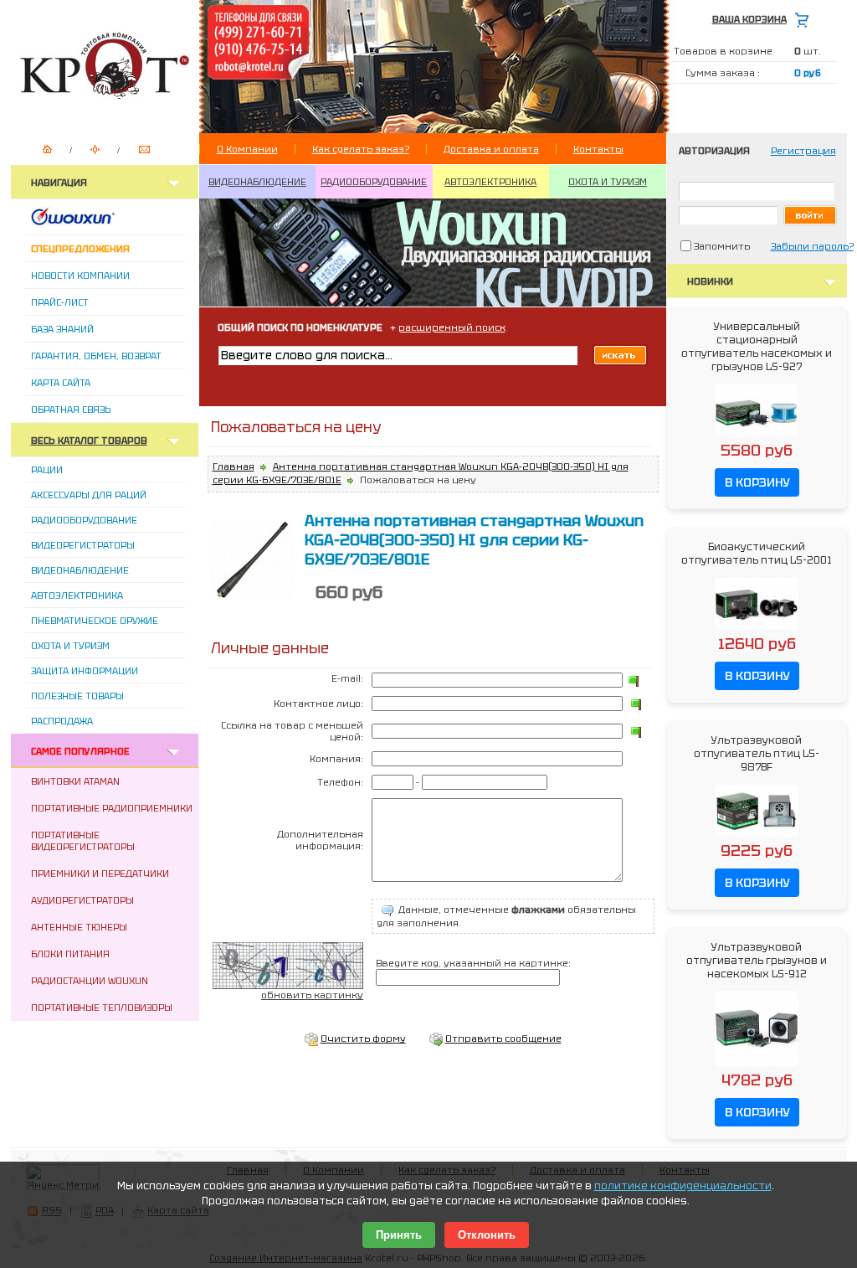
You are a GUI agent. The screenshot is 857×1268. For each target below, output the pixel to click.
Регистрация (803, 151)
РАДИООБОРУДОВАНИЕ (374, 182)
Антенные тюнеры (79, 927)
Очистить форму (363, 1038)
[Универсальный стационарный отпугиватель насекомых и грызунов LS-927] (756, 437)
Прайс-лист (60, 302)
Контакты (598, 149)
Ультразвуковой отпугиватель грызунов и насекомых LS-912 (756, 961)
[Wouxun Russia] (93, 222)
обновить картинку (312, 995)
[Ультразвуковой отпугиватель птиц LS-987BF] (756, 837)
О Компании (247, 149)
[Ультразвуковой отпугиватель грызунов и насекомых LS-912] (756, 1067)
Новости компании (80, 275)
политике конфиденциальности (683, 1186)
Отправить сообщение (503, 1038)
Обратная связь (70, 409)
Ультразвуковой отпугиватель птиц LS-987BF (756, 754)
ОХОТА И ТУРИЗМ (607, 182)
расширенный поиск (451, 327)
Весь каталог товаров (89, 440)
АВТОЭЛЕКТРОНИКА (490, 182)
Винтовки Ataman (75, 781)
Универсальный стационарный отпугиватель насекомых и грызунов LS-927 (756, 347)
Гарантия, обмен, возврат (96, 356)
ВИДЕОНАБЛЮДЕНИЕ (257, 182)
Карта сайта (60, 383)
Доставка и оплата (491, 149)
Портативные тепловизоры (101, 1007)
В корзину (757, 482)
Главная (233, 466)
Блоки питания (70, 954)
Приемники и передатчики (100, 873)
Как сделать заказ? (360, 149)
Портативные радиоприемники (111, 808)
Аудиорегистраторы (82, 900)
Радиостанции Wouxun (89, 981)
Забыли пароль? (812, 246)
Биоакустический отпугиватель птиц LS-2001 (756, 553)
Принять (399, 1235)
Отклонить (487, 1235)
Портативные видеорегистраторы (83, 841)
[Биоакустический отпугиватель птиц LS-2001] (756, 631)
